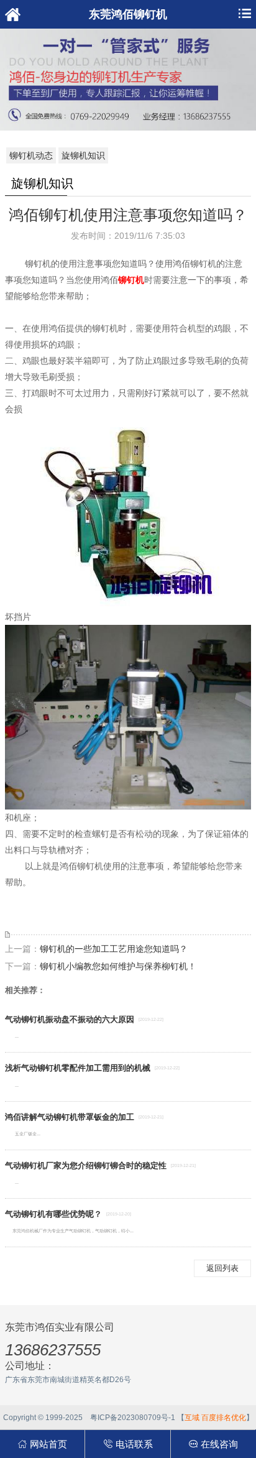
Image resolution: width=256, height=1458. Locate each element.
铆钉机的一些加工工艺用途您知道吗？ (114, 949)
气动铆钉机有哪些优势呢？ (53, 1214)
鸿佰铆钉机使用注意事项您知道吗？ (128, 214)
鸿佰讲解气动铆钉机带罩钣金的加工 (69, 1117)
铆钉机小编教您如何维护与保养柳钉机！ (118, 966)
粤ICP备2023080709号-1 (132, 1417)
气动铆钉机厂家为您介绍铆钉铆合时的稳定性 (86, 1165)
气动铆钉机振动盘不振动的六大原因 (69, 1019)
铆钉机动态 (31, 155)
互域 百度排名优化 (215, 1417)
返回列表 (222, 1268)
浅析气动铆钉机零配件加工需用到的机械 (77, 1068)
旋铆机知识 (83, 155)
